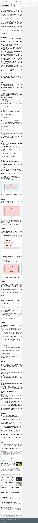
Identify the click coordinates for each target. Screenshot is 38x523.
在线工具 (6, 519)
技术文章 (9, 519)
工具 (9, 1)
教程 (16, 1)
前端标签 (15, 519)
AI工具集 (18, 519)
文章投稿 (30, 4)
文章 (13, 1)
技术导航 (4, 519)
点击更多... (11, 512)
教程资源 (12, 519)
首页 (2, 1)
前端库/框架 (21, 519)
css (12, 6)
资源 (6, 1)
